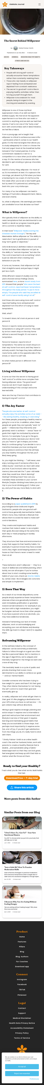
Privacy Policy (22, 1033)
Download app (22, 966)
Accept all (22, 1067)
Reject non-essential (22, 1073)
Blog (22, 952)
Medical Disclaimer (22, 1018)
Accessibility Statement (22, 1028)
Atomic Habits (34, 576)
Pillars (22, 947)
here (15, 281)
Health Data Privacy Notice (22, 1023)
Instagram (22, 979)
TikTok (22, 989)
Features (22, 942)
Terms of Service (22, 1038)
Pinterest (22, 995)
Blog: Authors (22, 956)
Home (22, 937)
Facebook (22, 984)
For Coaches (22, 961)
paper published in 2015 (25, 504)
